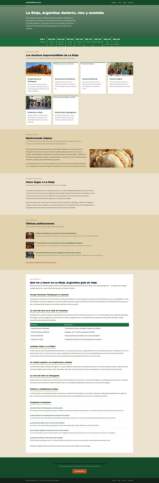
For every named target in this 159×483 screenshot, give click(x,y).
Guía (120, 2)
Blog (124, 2)
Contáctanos (79, 471)
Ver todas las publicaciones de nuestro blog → (41, 262)
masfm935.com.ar (33, 2)
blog (88, 446)
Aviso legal (130, 480)
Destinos (114, 2)
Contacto (130, 2)
